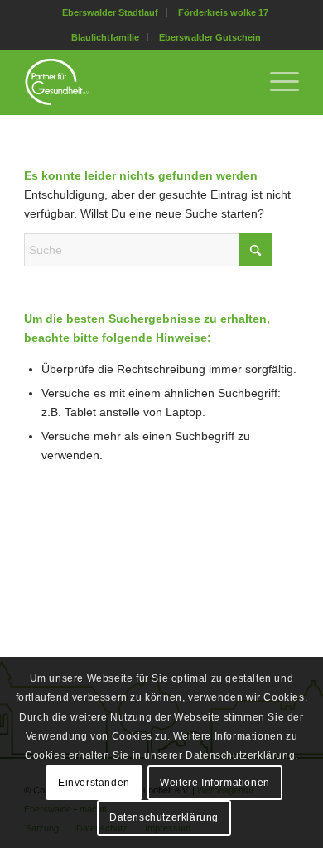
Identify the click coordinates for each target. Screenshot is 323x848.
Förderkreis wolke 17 (223, 12)
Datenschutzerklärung (164, 817)
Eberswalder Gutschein (210, 37)
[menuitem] (110, 12)
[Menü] (276, 82)
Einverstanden (94, 782)
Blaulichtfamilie (105, 37)
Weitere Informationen (215, 782)
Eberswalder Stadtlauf (110, 12)
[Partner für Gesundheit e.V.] (133, 82)
